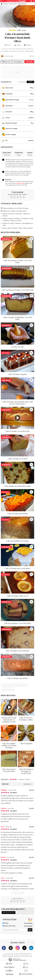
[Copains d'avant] (9, 971)
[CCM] (9, 964)
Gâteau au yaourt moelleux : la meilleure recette (18, 218)
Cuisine (6, 923)
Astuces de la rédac (9, 926)
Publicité (21, 953)
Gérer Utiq (29, 955)
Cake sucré (13, 4)
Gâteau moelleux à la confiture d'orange (15, 208)
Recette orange (7, 685)
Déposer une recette (8, 912)
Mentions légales (7, 956)
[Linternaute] (9, 967)
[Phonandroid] (26, 974)
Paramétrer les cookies (20, 955)
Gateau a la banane (9, 214)
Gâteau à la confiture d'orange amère (14, 211)
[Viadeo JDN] (26, 971)
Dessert (6, 4)
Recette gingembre (21, 685)
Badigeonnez (20, 183)
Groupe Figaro (15, 956)
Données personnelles (8, 955)
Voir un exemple (28, 923)
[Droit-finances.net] (26, 967)
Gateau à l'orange (8, 223)
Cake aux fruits (22, 4)
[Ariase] (9, 974)
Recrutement (27, 953)
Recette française (7, 689)
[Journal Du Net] (26, 964)
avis (24, 30)
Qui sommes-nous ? (9, 953)
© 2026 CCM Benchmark (26, 956)
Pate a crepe (7, 228)
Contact (16, 953)
